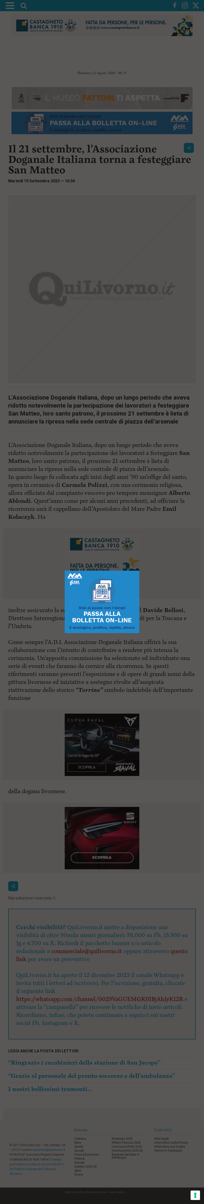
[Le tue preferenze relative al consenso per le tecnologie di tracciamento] (195, 1195)
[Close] (139, 570)
